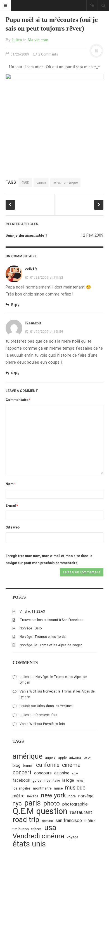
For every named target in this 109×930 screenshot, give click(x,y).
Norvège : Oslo (31, 628)
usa (50, 827)
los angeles (21, 788)
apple (62, 757)
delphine (61, 773)
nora (72, 796)
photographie (75, 804)
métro (19, 796)
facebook (21, 780)
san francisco (69, 820)
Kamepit (33, 323)
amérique (27, 756)
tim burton (21, 829)
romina (47, 821)
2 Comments (47, 54)
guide (37, 780)
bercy (87, 758)
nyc (17, 803)
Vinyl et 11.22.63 (32, 611)
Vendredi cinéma (38, 835)
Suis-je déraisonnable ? (27, 235)
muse (58, 788)
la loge (68, 780)
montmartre (42, 788)
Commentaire (18, 400)
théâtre (89, 821)
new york (53, 795)
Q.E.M (23, 811)
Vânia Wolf (28, 691)
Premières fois (46, 715)
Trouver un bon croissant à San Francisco (51, 620)
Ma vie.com (38, 40)
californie (48, 764)
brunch (28, 765)
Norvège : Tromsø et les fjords (43, 637)
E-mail (12, 505)
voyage (72, 837)
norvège (86, 796)
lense (80, 781)
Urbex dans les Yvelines (55, 706)
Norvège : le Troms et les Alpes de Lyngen (51, 645)
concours (43, 773)
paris (32, 803)
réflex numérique (65, 182)
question (51, 811)
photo (51, 803)
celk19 (31, 269)
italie (56, 780)
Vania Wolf (28, 724)
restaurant (81, 812)
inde (47, 780)
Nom (11, 484)
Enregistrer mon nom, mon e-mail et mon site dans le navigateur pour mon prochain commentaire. (49, 559)
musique (75, 787)
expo (75, 773)
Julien (17, 40)
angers (50, 757)
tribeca (36, 829)
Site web (13, 527)
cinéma (71, 764)
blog (16, 765)
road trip (26, 819)
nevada (32, 796)
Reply (14, 305)
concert (22, 772)
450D (25, 182)
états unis (29, 844)
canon (41, 182)
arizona (75, 757)
